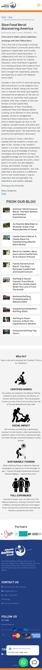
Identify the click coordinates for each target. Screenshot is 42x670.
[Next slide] (40, 534)
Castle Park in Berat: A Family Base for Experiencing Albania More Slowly (24, 240)
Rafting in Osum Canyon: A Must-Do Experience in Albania (24, 321)
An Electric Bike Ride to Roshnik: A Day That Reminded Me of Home (25, 227)
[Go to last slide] (2, 534)
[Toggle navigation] (39, 5)
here (8, 186)
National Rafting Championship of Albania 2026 (22, 299)
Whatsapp (6, 599)
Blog (10, 17)
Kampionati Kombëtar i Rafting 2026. (25, 310)
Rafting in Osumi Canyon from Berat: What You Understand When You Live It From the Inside (24, 284)
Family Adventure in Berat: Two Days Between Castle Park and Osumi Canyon (24, 267)
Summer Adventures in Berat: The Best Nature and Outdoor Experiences (25, 213)
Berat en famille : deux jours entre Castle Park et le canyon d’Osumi (25, 254)
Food (3, 194)
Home (3, 17)
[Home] (10, 5)
